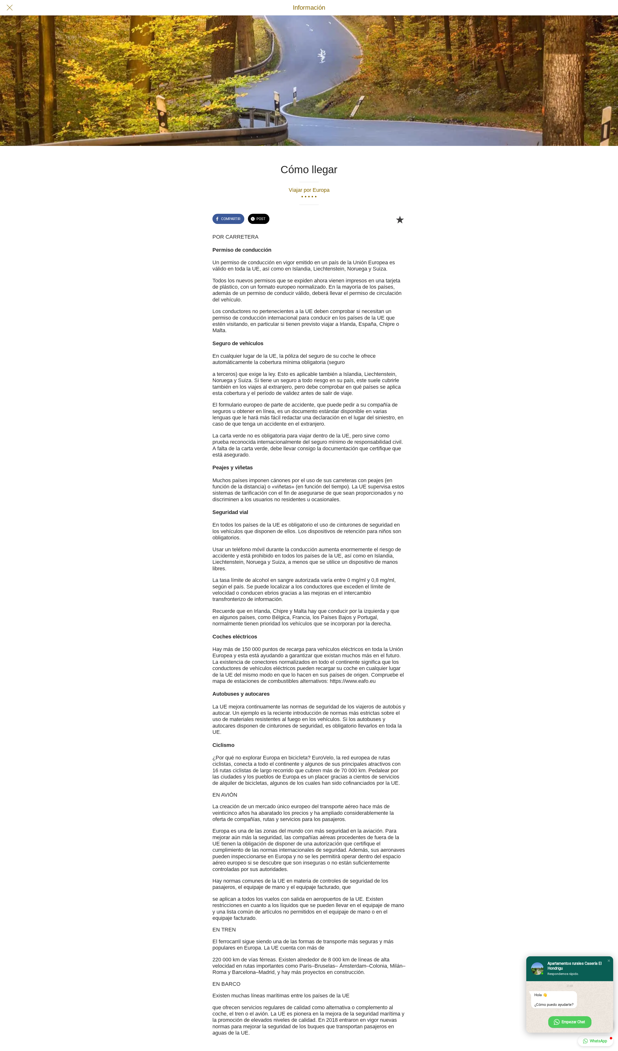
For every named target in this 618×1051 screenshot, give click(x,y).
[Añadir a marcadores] (400, 219)
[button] (608, 960)
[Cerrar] (10, 8)
